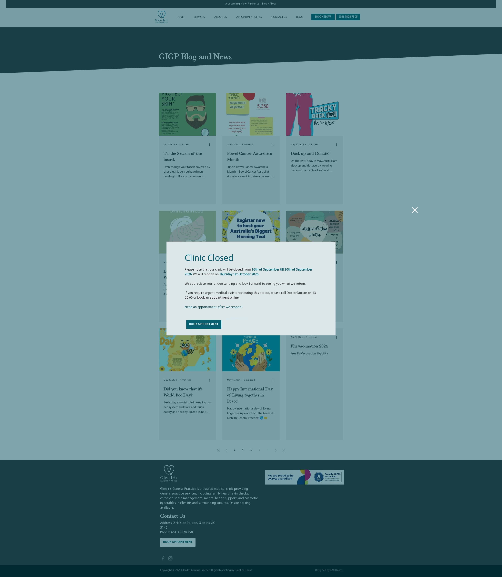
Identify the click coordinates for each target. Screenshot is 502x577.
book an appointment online (218, 297)
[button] (415, 210)
